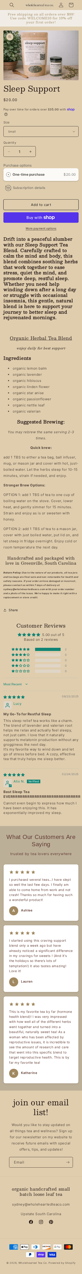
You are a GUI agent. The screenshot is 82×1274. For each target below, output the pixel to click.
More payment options (41, 228)
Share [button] (13, 610)
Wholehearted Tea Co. (33, 1262)
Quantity (9, 142)
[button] (12, 5)
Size (6, 122)
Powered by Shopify (62, 1262)
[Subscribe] (68, 1162)
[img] (14, 697)
